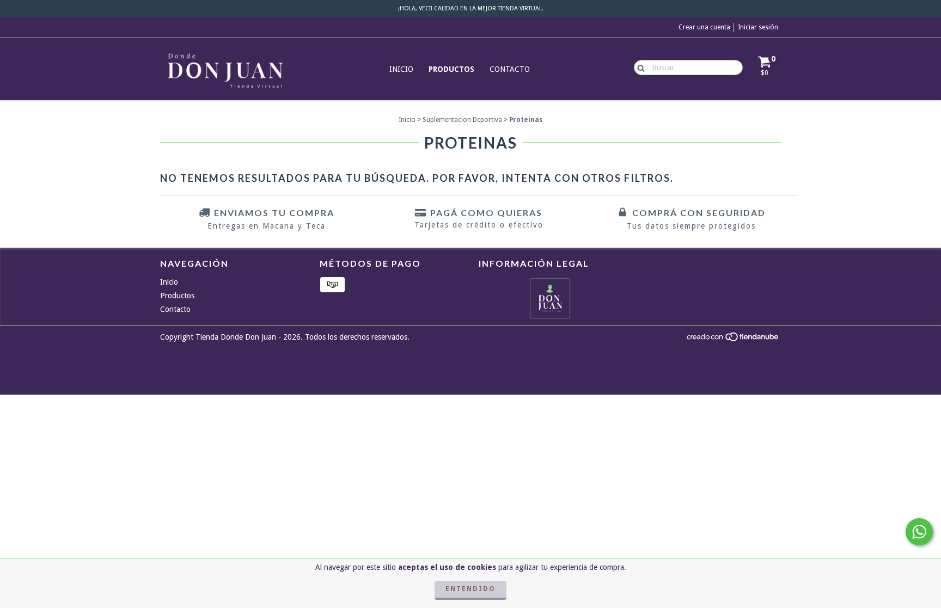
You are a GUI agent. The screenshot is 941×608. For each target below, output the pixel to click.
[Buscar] (638, 67)
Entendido (470, 589)
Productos (451, 69)
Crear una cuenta (704, 27)
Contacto (510, 69)
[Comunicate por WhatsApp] (919, 531)
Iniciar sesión (758, 27)
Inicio (401, 69)
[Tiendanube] (733, 339)
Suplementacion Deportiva (462, 120)
